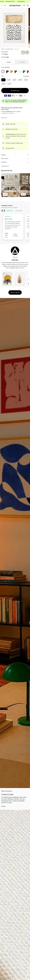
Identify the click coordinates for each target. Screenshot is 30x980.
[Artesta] (15, 5)
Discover (3, 806)
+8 (25, 96)
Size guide (26, 76)
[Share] (27, 52)
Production (4, 162)
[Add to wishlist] (23, 52)
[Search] (5, 5)
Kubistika (5, 54)
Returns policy (4, 158)
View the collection (15, 292)
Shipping (3, 155)
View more (4, 117)
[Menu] (2, 5)
